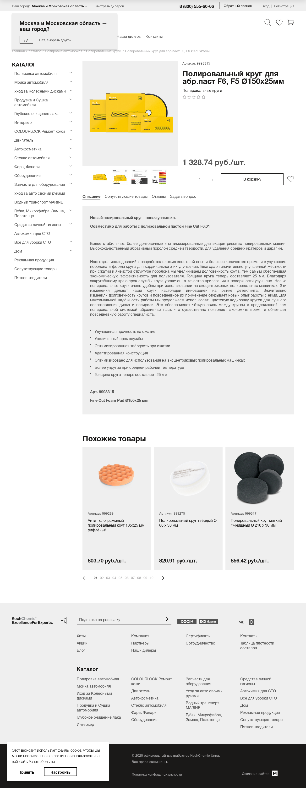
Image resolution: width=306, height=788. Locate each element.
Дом (18, 250)
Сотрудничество (200, 642)
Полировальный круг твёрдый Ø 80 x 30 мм (188, 523)
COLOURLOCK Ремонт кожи (39, 130)
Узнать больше (42, 760)
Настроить (60, 771)
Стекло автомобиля (32, 157)
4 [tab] (115, 577)
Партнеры (140, 642)
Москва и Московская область (58, 5)
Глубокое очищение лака (36, 113)
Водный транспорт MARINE (38, 201)
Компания (140, 635)
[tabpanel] (116, 508)
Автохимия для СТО (32, 233)
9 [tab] (146, 577)
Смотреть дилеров (109, 6)
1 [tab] (97, 577)
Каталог (34, 50)
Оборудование (27, 175)
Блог (81, 649)
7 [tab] (134, 577)
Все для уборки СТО (32, 241)
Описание (91, 195)
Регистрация (284, 6)
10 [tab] (151, 577)
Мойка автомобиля (31, 81)
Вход (265, 6)
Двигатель (23, 139)
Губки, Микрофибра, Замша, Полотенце (39, 213)
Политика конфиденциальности (157, 774)
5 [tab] (121, 577)
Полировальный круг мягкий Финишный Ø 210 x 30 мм (256, 523)
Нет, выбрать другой (55, 39)
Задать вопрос (183, 195)
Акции (82, 642)
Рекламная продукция (34, 259)
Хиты (81, 635)
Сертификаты (198, 635)
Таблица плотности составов (257, 645)
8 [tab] (140, 577)
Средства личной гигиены (37, 224)
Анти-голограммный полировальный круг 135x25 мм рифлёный (116, 525)
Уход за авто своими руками (39, 192)
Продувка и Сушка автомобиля (31, 102)
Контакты (154, 35)
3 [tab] (109, 577)
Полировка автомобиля (63, 50)
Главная (18, 50)
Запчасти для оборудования (39, 183)
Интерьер (23, 122)
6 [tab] (128, 577)
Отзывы (159, 195)
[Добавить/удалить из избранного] (290, 179)
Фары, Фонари (27, 166)
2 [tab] (103, 577)
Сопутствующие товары (35, 268)
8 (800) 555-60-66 (197, 5)
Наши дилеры (129, 35)
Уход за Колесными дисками (40, 90)
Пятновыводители (30, 277)
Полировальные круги (103, 50)
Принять (26, 771)
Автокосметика (28, 148)
